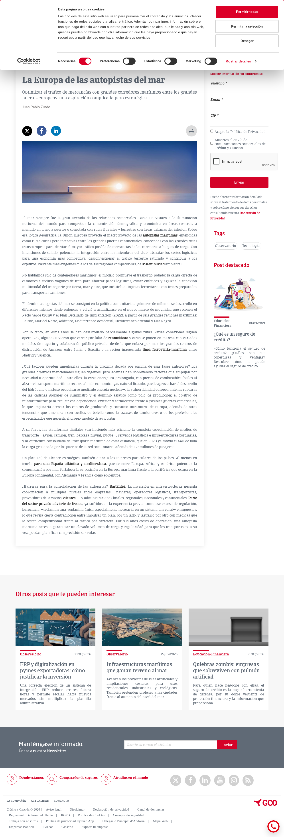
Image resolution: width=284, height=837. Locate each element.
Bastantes (117, 486)
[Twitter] (27, 131)
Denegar (247, 41)
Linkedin (205, 780)
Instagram (234, 780)
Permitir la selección (247, 26)
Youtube (219, 780)
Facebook (190, 780)
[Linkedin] (56, 134)
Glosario (67, 827)
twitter (175, 780)
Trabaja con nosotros (23, 821)
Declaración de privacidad (111, 809)
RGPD (65, 815)
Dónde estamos (31, 777)
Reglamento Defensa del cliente (31, 815)
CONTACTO (61, 801)
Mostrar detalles (238, 61)
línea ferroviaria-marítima (166, 349)
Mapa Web (160, 821)
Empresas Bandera (22, 827)
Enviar (227, 745)
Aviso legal (53, 809)
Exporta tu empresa (94, 827)
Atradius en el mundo (130, 777)
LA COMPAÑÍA (16, 801)
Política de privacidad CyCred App (70, 821)
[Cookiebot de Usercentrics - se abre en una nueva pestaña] (28, 61)
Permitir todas (247, 12)
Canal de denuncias (150, 809)
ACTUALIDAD (40, 801)
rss (248, 780)
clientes (69, 498)
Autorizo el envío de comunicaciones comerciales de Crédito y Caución (240, 144)
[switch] (129, 61)
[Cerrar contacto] (260, 832)
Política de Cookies (91, 815)
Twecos (48, 827)
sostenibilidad (154, 264)
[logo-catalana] (265, 805)
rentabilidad (118, 338)
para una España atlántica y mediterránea (70, 464)
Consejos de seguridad (128, 815)
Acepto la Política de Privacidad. (240, 132)
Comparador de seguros (78, 777)
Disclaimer (77, 809)
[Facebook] (42, 134)
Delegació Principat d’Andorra (123, 821)
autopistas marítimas (160, 235)
